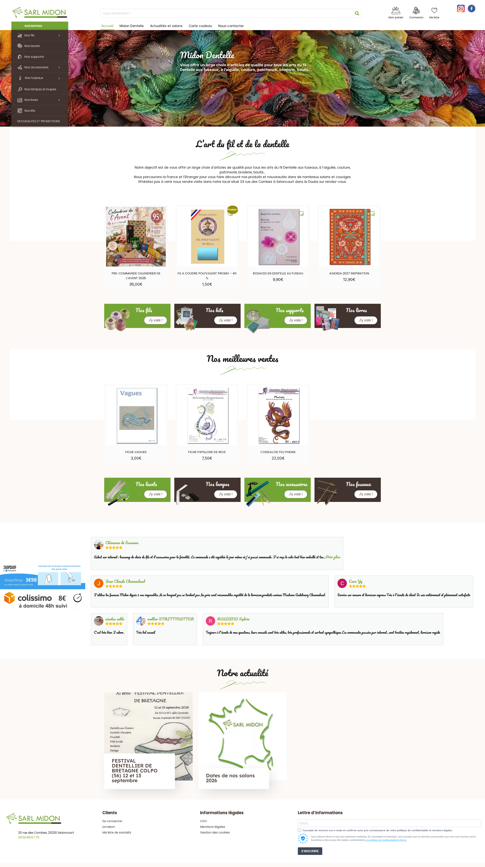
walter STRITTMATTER (170, 618)
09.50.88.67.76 (28, 837)
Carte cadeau (200, 26)
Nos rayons (33, 25)
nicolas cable (114, 618)
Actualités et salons (166, 26)
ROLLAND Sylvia (233, 618)
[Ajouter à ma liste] (159, 213)
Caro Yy (355, 581)
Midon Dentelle (132, 26)
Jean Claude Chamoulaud (125, 581)
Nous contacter (231, 26)
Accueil (107, 26)
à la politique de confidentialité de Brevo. (386, 840)
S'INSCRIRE (310, 851)
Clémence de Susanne (121, 542)
